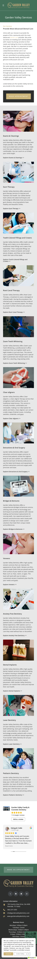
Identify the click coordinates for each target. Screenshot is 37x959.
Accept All (8, 954)
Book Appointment (18, 96)
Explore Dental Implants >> (12, 691)
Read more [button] (9, 846)
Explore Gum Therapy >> (11, 208)
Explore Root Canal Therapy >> (14, 312)
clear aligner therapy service (20, 399)
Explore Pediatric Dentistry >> (13, 795)
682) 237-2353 (12, 910)
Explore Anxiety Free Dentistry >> (15, 635)
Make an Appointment (18, 870)
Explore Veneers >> (10, 584)
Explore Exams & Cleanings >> (13, 157)
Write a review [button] (18, 819)
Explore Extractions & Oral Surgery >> (16, 471)
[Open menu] (3, 5)
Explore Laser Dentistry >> (12, 744)
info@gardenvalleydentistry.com (18, 913)
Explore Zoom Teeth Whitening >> (15, 363)
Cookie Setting (20, 954)
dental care (14, 37)
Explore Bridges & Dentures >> (13, 529)
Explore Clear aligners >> (11, 418)
